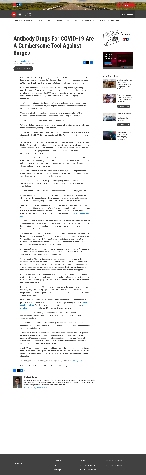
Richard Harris (24, 61)
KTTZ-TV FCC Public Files (88, 470)
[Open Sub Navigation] (21, 20)
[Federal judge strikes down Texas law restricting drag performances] (109, 135)
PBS (112, 20)
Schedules (15, 20)
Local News (29, 20)
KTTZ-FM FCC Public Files (88, 465)
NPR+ (118, 20)
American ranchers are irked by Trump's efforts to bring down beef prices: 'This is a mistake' (124, 84)
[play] (13, 14)
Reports (82, 461)
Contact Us (57, 461)
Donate (129, 5)
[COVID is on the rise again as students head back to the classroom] (109, 117)
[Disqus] (73, 427)
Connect (88, 20)
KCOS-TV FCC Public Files (114, 465)
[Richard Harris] (17, 382)
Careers (56, 465)
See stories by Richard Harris (36, 388)
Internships (57, 470)
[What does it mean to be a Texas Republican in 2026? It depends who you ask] (109, 98)
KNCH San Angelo (74, 20)
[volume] (20, 14)
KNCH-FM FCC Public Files (114, 461)
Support (59, 20)
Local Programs (44, 20)
